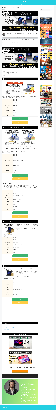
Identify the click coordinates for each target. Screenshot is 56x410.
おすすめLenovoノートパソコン (8, 327)
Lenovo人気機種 (6, 325)
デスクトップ (26, 4)
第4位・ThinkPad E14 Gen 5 (7, 73)
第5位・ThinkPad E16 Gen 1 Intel (7, 74)
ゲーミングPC (31, 4)
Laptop (22, 4)
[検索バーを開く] (49, 4)
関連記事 (4, 75)
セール (10, 4)
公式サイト (20, 122)
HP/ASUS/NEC (46, 4)
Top (6, 4)
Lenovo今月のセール (6, 329)
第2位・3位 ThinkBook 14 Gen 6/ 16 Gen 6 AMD (10, 72)
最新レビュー (14, 4)
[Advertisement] (20, 315)
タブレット (36, 4)
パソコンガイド (29, 1)
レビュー (20, 118)
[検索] (51, 10)
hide (11, 69)
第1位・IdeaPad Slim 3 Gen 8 (7, 71)
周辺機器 (41, 4)
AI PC (18, 4)
